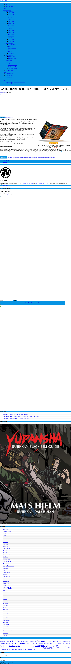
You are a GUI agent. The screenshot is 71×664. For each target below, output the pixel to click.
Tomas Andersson (5, 633)
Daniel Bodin (5, 542)
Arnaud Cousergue (7, 531)
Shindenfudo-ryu (12, 44)
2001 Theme (11, 17)
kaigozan (46, 643)
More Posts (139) (4, 185)
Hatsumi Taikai (11, 56)
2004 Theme (11, 23)
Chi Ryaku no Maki (12, 66)
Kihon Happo (25, 157)
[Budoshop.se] (35, 0)
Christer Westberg (6, 537)
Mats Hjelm (30, 157)
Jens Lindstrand (5, 568)
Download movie (9, 117)
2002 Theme (11, 19)
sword (41, 648)
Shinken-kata (8, 62)
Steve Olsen (5, 628)
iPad (16, 157)
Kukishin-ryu (11, 46)
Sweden (36, 647)
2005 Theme (11, 25)
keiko (53, 643)
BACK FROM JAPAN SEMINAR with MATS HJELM (15, 414)
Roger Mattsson (6, 617)
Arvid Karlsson (6, 535)
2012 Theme (11, 37)
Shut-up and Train (9, 83)
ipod (21, 157)
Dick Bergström (5, 550)
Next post (5, 162)
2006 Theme (11, 27)
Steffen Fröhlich (6, 624)
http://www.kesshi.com (61, 151)
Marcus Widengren (6, 581)
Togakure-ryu (11, 53)
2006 (4, 641)
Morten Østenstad (5, 592)
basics (9, 157)
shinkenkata (16, 647)
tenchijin (43, 157)
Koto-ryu (10, 51)
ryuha (55, 646)
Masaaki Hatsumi (6, 585)
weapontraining (29, 649)
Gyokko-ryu (11, 49)
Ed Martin (5, 557)
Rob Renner (5, 615)
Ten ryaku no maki (37, 157)
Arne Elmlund (5, 533)
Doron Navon (6, 552)
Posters (7, 78)
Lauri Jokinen (6, 576)
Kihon (65, 643)
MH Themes (11, 663)
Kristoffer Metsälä (6, 572)
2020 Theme (11, 41)
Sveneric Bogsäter (8, 631)
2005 (1, 641)
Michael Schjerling (6, 590)
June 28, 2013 (1, 92)
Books (4, 72)
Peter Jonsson (5, 607)
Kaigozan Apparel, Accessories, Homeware (15, 82)
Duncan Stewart (6, 554)
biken (20, 641)
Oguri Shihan (5, 599)
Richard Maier (5, 611)
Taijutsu (48, 648)
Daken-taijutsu (25, 641)
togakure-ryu (21, 649)
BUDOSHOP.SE (5, 92)
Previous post (6, 160)
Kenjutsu (60, 643)
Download (12, 157)
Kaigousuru (40, 643)
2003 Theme (11, 21)
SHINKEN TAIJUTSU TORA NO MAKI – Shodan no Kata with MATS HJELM (21, 416)
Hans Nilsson (6, 563)
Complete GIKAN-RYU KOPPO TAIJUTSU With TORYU (16, 418)
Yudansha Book (9, 75)
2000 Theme (11, 16)
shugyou (22, 647)
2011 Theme (11, 36)
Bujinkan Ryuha (9, 43)
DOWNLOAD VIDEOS (27, 183)
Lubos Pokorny (6, 579)
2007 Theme (11, 28)
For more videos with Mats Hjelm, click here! (10, 154)
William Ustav (5, 635)
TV (3, 85)
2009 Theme (11, 32)
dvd (51, 641)
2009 (8, 641)
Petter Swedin (5, 609)
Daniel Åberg (5, 544)
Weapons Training (10, 70)
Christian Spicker (6, 540)
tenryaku (47, 157)
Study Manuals (9, 77)
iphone (18, 157)
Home (4, 3)
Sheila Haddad (6, 622)
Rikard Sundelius (6, 613)
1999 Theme (11, 14)
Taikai (56, 648)
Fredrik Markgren (7, 561)
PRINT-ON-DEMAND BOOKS (42, 183)
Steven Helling (5, 626)
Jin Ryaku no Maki (12, 68)
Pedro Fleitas (5, 605)
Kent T (4, 570)
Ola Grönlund (5, 601)
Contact (4, 8)
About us (8, 4)
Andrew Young (5, 529)
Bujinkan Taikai (9, 55)
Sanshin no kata (62, 645)
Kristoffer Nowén (5, 574)
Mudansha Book (9, 73)
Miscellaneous (9, 60)
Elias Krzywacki (6, 559)
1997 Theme (11, 12)
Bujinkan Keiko (9, 11)
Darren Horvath (5, 546)
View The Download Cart (33, 303)
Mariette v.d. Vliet (7, 583)
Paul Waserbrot (5, 603)
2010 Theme (11, 34)
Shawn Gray (6, 620)
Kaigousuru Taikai (12, 58)
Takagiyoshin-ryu (12, 48)
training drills (52, 157)
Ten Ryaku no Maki (12, 65)
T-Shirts (4, 80)
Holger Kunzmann (8, 566)
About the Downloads (10, 6)
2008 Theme (11, 30)
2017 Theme (11, 39)
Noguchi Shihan (6, 597)
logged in (8, 193)
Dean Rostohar (6, 548)
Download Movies (7, 10)
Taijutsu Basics (9, 63)
